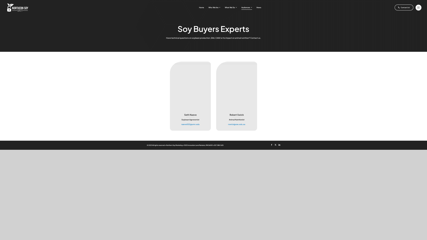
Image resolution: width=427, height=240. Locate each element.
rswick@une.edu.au (236, 124)
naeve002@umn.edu (190, 124)
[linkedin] (279, 145)
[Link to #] (418, 8)
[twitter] (275, 145)
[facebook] (271, 145)
